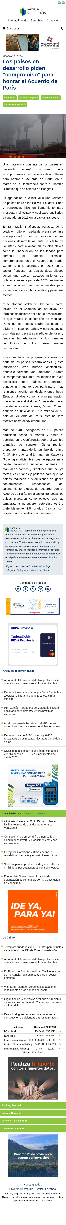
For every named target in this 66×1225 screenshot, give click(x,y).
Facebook (44, 570)
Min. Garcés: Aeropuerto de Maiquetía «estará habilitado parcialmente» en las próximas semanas (31, 711)
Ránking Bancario (12, 1105)
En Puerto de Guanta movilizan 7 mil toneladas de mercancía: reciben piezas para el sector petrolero (32, 974)
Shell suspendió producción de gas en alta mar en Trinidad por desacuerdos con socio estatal (32, 866)
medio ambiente (50, 97)
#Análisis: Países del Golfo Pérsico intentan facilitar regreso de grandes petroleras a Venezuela (30, 824)
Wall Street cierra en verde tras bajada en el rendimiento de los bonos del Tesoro (30, 988)
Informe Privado (17, 20)
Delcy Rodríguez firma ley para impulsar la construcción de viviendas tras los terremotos (31, 1016)
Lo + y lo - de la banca (14, 1120)
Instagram (22, 570)
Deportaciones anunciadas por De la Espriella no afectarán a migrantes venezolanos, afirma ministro (33, 695)
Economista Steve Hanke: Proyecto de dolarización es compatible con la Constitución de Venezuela (32, 879)
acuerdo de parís (28, 97)
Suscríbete (37, 20)
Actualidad (9, 97)
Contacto (52, 20)
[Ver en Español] (63, 2)
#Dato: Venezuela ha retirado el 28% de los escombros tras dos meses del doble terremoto (32, 725)
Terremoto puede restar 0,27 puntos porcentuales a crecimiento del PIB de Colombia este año (33, 949)
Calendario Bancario (13, 1128)
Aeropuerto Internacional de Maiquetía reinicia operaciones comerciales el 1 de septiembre (31, 682)
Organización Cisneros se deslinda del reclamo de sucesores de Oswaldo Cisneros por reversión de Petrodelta (33, 1002)
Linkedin (14, 1189)
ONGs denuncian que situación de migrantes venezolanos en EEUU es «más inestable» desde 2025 (31, 754)
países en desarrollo (15, 104)
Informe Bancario (11, 1113)
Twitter (32, 570)
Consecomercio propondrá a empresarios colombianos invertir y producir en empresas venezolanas (30, 840)
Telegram (10, 570)
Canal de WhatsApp (39, 566)
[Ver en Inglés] (59, 2)
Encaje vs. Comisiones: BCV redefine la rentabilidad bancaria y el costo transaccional (31, 854)
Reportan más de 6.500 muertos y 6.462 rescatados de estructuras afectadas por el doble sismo (33, 738)
